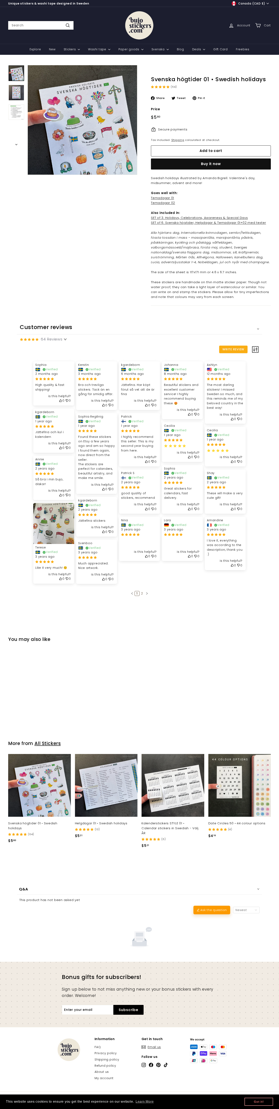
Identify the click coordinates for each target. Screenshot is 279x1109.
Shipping (177, 140)
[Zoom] (82, 120)
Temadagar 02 (163, 203)
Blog (180, 49)
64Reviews (51, 339)
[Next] (16, 143)
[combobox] (41, 25)
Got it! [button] (259, 1101)
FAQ (98, 1047)
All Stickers (48, 743)
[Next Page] (146, 593)
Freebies (242, 49)
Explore (35, 49)
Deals (197, 49)
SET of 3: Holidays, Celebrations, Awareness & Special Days (199, 218)
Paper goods (129, 49)
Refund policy (105, 1066)
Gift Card (220, 49)
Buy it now (211, 163)
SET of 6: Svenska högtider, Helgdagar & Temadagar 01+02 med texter (208, 222)
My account (104, 1078)
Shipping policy (107, 1059)
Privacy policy (106, 1053)
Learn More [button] (145, 1101)
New (52, 49)
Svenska (159, 49)
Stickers (70, 49)
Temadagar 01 (162, 198)
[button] (132, 593)
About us (102, 1072)
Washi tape (97, 49)
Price (155, 109)
